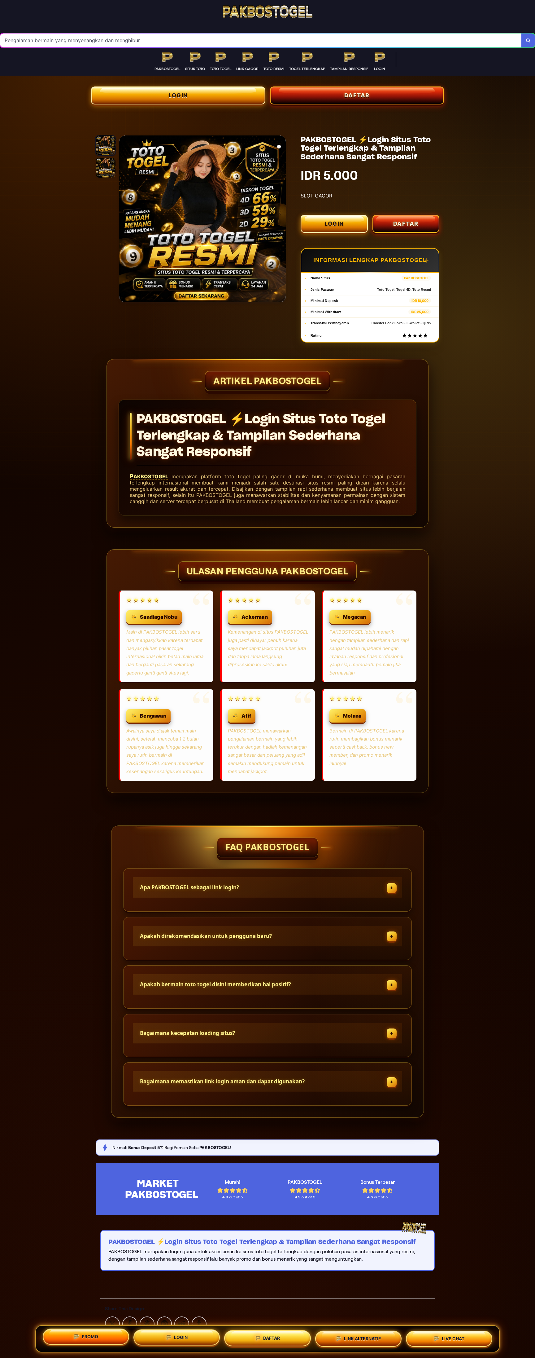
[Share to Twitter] (112, 1323)
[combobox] (261, 40)
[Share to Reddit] (181, 1323)
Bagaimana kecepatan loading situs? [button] (187, 1033)
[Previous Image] (124, 219)
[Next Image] (281, 219)
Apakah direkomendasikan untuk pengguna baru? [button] (206, 936)
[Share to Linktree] (147, 1323)
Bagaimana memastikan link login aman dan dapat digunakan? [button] (222, 1081)
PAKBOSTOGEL (149, 476)
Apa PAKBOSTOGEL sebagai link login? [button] (189, 887)
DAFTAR (357, 95)
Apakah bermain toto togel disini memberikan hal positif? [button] (215, 984)
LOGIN (178, 95)
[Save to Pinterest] (164, 1323)
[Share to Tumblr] (199, 1323)
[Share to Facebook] (129, 1323)
